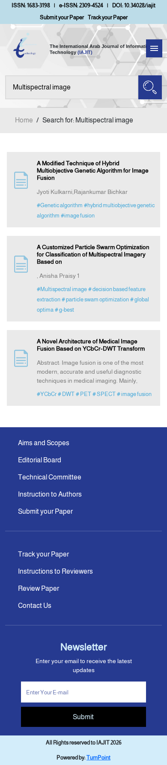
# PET (83, 394)
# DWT (66, 394)
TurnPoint (98, 757)
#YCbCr (47, 394)
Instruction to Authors (50, 494)
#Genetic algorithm (60, 205)
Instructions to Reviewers (55, 571)
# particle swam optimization (95, 299)
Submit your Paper (62, 17)
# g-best (64, 310)
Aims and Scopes (43, 442)
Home (24, 120)
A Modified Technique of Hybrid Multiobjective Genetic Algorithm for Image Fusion (93, 170)
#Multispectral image (62, 289)
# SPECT (104, 394)
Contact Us (34, 605)
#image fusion (78, 215)
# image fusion (134, 394)
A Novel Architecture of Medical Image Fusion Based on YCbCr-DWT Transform (91, 345)
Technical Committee (49, 477)
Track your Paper (108, 17)
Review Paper (38, 588)
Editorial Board (39, 460)
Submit (83, 716)
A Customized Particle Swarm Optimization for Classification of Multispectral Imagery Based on (93, 254)
